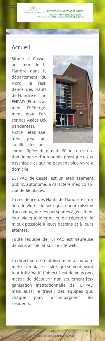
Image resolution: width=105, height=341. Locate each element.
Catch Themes (63, 335)
